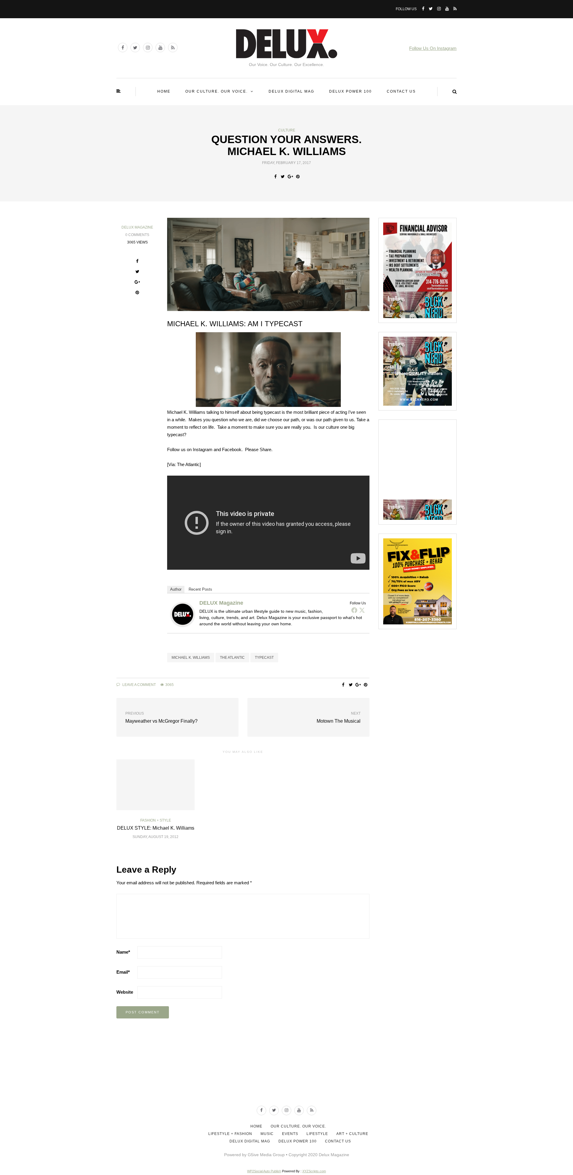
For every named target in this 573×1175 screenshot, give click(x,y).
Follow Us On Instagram (433, 48)
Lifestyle (317, 1134)
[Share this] (275, 177)
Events (290, 1134)
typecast (264, 657)
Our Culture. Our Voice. (216, 91)
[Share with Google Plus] (290, 177)
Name (123, 952)
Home (163, 91)
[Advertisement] (428, 461)
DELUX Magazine (137, 227)
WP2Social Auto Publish (264, 1171)
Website (124, 992)
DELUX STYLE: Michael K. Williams (155, 828)
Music (267, 1134)
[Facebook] (354, 610)
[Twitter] (362, 610)
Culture (286, 130)
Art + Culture (352, 1134)
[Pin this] (297, 177)
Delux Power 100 (350, 91)
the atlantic (232, 657)
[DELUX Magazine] (183, 613)
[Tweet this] (282, 177)
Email (123, 972)
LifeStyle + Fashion (230, 1134)
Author (175, 589)
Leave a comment (138, 685)
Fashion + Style (155, 820)
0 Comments (137, 235)
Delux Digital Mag (291, 91)
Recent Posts (200, 589)
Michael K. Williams (191, 657)
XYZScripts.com (314, 1171)
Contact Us (401, 91)
